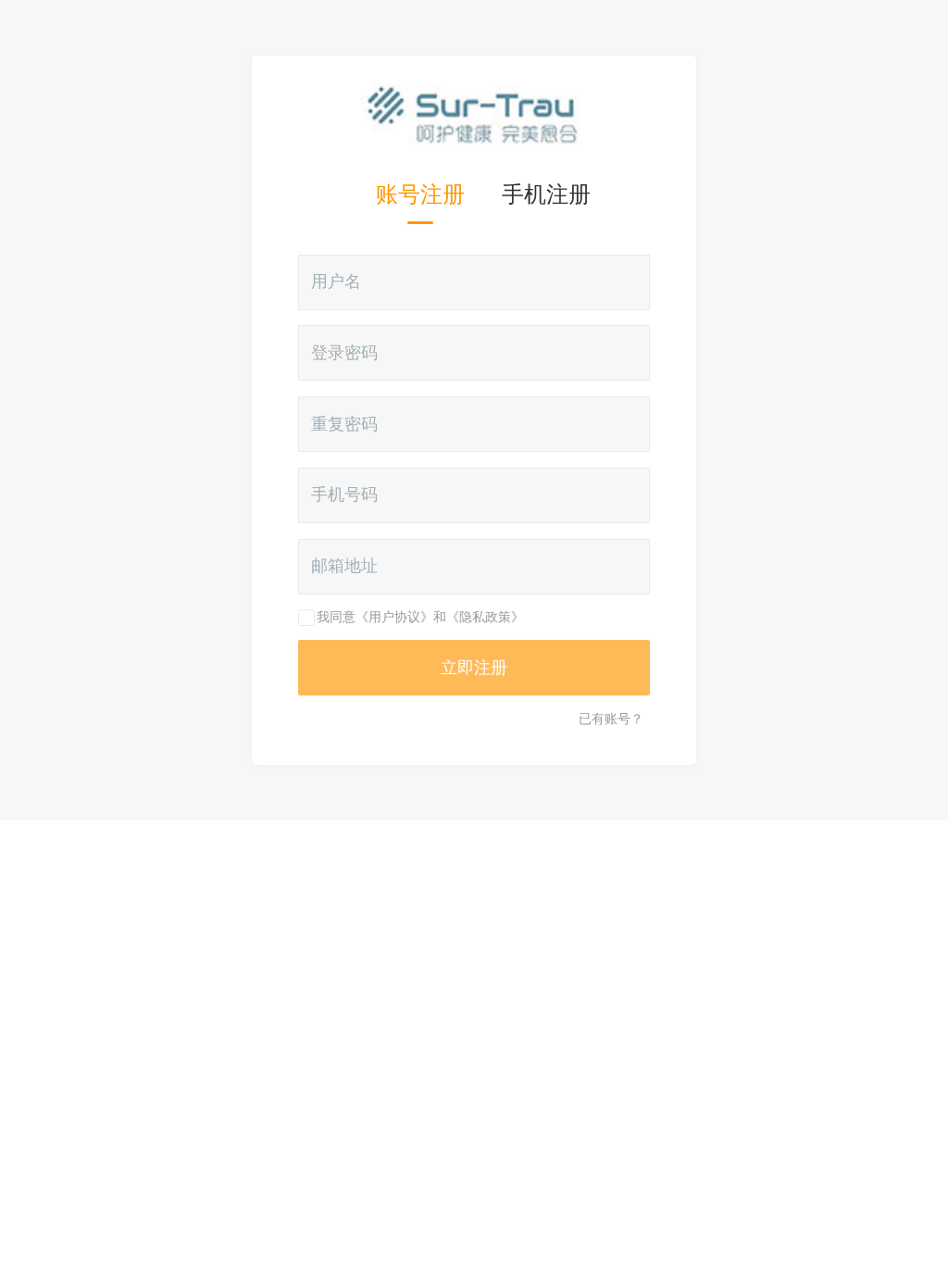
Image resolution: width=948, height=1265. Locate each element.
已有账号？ (611, 718)
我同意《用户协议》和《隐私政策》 (420, 616)
